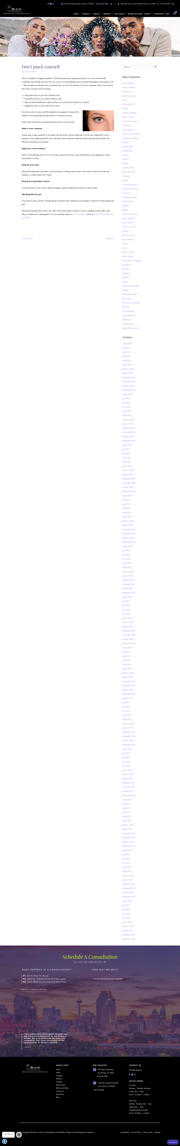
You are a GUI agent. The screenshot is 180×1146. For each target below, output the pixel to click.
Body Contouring (129, 96)
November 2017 (128, 787)
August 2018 (127, 749)
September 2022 (129, 542)
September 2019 (128, 694)
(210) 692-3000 (100, 214)
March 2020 (127, 668)
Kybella (125, 210)
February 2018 (128, 774)
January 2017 (127, 829)
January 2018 (127, 778)
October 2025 (128, 386)
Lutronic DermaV (128, 226)
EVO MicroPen (128, 167)
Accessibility (125, 1132)
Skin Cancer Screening (131, 302)
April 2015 (126, 918)
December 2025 (128, 377)
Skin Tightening (128, 315)
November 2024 (129, 432)
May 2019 (126, 711)
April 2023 (126, 512)
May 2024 (126, 457)
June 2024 (126, 453)
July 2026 (126, 347)
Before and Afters (62, 1088)
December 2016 (128, 833)
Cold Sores (126, 125)
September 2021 (128, 592)
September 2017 (128, 795)
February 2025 (128, 419)
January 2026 (127, 373)
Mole (124, 248)
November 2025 (128, 381)
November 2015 (128, 888)
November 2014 (128, 939)
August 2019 (127, 698)
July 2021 (125, 601)
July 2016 (125, 854)
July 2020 (126, 651)
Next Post (111, 238)
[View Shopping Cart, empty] (174, 13)
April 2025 (126, 411)
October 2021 (127, 588)
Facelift (125, 180)
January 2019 (127, 727)
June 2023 (126, 504)
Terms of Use (148, 1132)
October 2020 (128, 639)
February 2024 (128, 470)
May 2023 (126, 508)
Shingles (125, 290)
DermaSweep (127, 150)
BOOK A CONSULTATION (34, 989)
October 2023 (128, 487)
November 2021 (128, 584)
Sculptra (125, 281)
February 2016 (128, 875)
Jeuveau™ (125, 205)
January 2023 (127, 525)
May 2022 (126, 559)
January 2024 (127, 474)
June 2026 (126, 352)
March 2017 (127, 820)
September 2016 (128, 846)
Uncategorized (128, 324)
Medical (33, 71)
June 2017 (126, 808)
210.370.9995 (165, 4)
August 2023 (127, 495)
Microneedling (128, 239)
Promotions (60, 1094)
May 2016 (126, 863)
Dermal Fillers (127, 146)
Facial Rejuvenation (129, 184)
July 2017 (125, 803)
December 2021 (128, 580)
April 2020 (126, 664)
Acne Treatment (128, 83)
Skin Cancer (127, 298)
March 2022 (127, 567)
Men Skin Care (128, 235)
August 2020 (127, 647)
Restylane (125, 273)
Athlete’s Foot (127, 91)
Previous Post (26, 238)
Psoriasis (125, 269)
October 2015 (127, 892)
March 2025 (127, 415)
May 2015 (126, 913)
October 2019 (127, 690)
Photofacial (126, 264)
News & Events (128, 252)
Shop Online (60, 1085)
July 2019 (125, 702)
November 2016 (128, 837)
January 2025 (127, 423)
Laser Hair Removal (130, 214)
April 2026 (126, 360)
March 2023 (127, 516)
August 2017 (127, 799)
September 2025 (129, 390)
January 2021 (127, 626)
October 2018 (127, 740)
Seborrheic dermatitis (130, 286)
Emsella (125, 163)
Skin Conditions (128, 311)
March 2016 (127, 871)
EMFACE (125, 159)
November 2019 (128, 685)
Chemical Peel (127, 117)
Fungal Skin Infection (130, 188)
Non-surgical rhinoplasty (131, 260)
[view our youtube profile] (50, 4)
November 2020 (129, 635)
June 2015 (126, 909)
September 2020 (129, 643)
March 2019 (127, 719)
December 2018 (128, 732)
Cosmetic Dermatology (131, 134)
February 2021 (128, 622)
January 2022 (127, 575)
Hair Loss (126, 193)
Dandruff (125, 142)
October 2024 (128, 436)
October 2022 (128, 538)
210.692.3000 (103, 4)
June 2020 (126, 656)
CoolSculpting (127, 129)
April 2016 (126, 867)
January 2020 (127, 677)
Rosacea (125, 277)
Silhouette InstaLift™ (129, 294)
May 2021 (126, 609)
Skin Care (126, 307)
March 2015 (127, 922)
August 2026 (127, 343)
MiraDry (125, 243)
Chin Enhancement (129, 121)
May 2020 (126, 660)
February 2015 (128, 926)
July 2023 (126, 499)
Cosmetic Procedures (130, 138)
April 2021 (126, 614)
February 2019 (128, 723)
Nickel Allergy (127, 256)
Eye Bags (25, 71)
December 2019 (128, 681)
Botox (124, 100)
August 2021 (127, 597)
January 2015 (127, 930)
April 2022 (126, 563)
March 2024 (127, 466)
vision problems (79, 214)
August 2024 (127, 445)
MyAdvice (90, 1132)
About (58, 1072)
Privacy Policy (136, 1132)
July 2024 (126, 449)
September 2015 (128, 896)
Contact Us (60, 1091)
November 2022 (128, 533)
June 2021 (126, 605)
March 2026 (127, 364)
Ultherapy (126, 319)
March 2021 (127, 618)
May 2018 (126, 761)
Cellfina (125, 108)
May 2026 (126, 356)
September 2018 (128, 744)
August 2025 (127, 394)
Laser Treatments (128, 218)
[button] (80, 14)
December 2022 (128, 529)
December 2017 (128, 782)
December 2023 (128, 478)
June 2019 (126, 706)
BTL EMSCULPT (128, 104)
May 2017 (126, 812)
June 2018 (126, 757)
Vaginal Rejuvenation (130, 328)
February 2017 (128, 825)
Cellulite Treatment (129, 112)
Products (59, 1082)
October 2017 (127, 791)
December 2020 (128, 630)
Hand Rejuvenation (129, 197)
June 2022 (126, 554)
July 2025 (126, 398)
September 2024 (129, 440)
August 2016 (127, 850)
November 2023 (128, 483)
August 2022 (127, 546)
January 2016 (127, 879)
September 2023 (129, 491)
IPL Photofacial (128, 201)
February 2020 (128, 673)
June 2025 (126, 402)
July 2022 (126, 550)
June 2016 (126, 858)
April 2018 (126, 766)
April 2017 (126, 816)
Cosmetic (59, 1075)
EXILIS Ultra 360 (128, 172)
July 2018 (125, 753)
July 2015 (125, 905)
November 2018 (128, 736)
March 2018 (127, 770)
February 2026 (128, 369)
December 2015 (128, 884)
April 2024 (126, 462)
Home (58, 1069)
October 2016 (127, 842)
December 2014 (128, 934)
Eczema (125, 155)
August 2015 (127, 901)
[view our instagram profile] (53, 4)
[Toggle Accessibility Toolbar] (4, 1141)
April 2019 (126, 715)
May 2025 (126, 407)
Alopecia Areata (128, 87)
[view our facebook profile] (48, 4)
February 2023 (128, 521)
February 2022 (128, 571)
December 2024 (128, 428)
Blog (57, 1097)
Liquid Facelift (127, 222)
